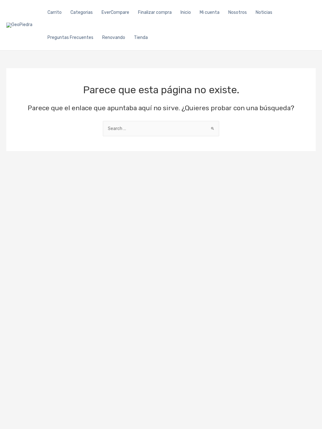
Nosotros (237, 12)
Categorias (81, 12)
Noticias (264, 12)
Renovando (113, 37)
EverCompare (115, 12)
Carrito (54, 12)
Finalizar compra (155, 12)
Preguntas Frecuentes (70, 37)
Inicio (185, 12)
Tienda (141, 37)
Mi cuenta (209, 12)
